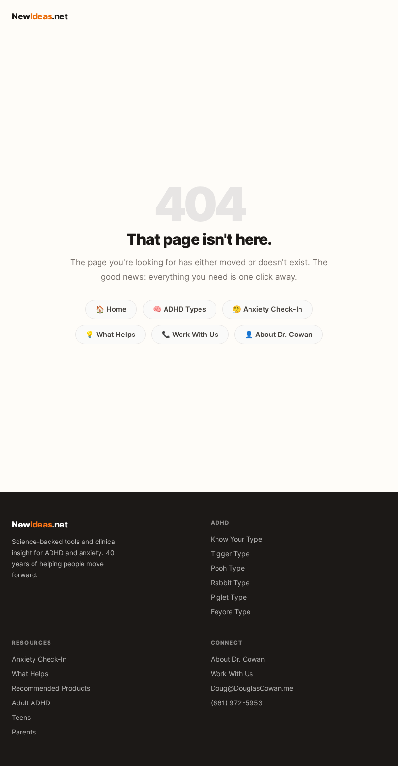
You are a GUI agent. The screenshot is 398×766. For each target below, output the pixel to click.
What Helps (30, 674)
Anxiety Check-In (39, 659)
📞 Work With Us (190, 334)
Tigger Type (230, 553)
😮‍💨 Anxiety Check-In (267, 309)
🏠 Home (111, 309)
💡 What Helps (110, 334)
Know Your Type (236, 539)
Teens (21, 717)
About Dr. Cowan (238, 659)
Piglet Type (229, 597)
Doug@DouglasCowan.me (252, 688)
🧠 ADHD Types (179, 309)
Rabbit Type (230, 582)
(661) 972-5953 (237, 703)
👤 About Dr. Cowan (279, 334)
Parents (24, 732)
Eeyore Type (230, 611)
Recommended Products (51, 688)
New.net (40, 16)
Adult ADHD (31, 703)
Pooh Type (228, 568)
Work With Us (232, 674)
